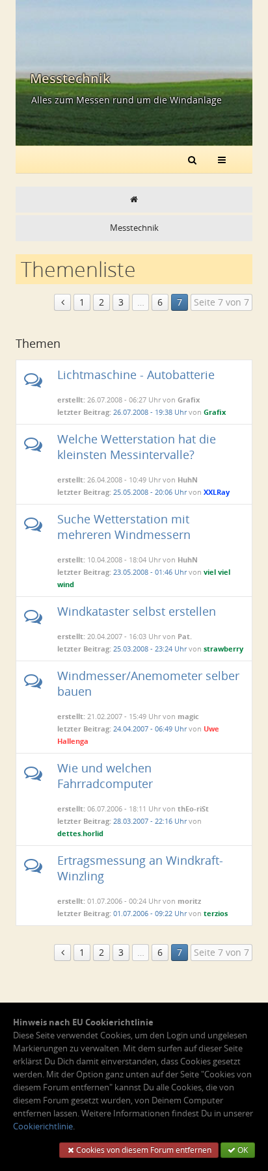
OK (241, 1149)
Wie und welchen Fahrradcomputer (105, 775)
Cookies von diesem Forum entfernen (142, 1149)
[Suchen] (192, 159)
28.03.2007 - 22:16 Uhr (150, 821)
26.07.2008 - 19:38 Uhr (150, 412)
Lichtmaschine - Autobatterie (136, 374)
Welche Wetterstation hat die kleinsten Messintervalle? (136, 446)
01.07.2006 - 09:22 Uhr (150, 913)
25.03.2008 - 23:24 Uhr (150, 648)
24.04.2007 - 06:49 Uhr (150, 728)
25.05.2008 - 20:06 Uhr (150, 492)
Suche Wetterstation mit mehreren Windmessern (124, 526)
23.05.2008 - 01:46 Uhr (150, 572)
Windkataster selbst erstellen (136, 611)
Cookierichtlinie (43, 1126)
